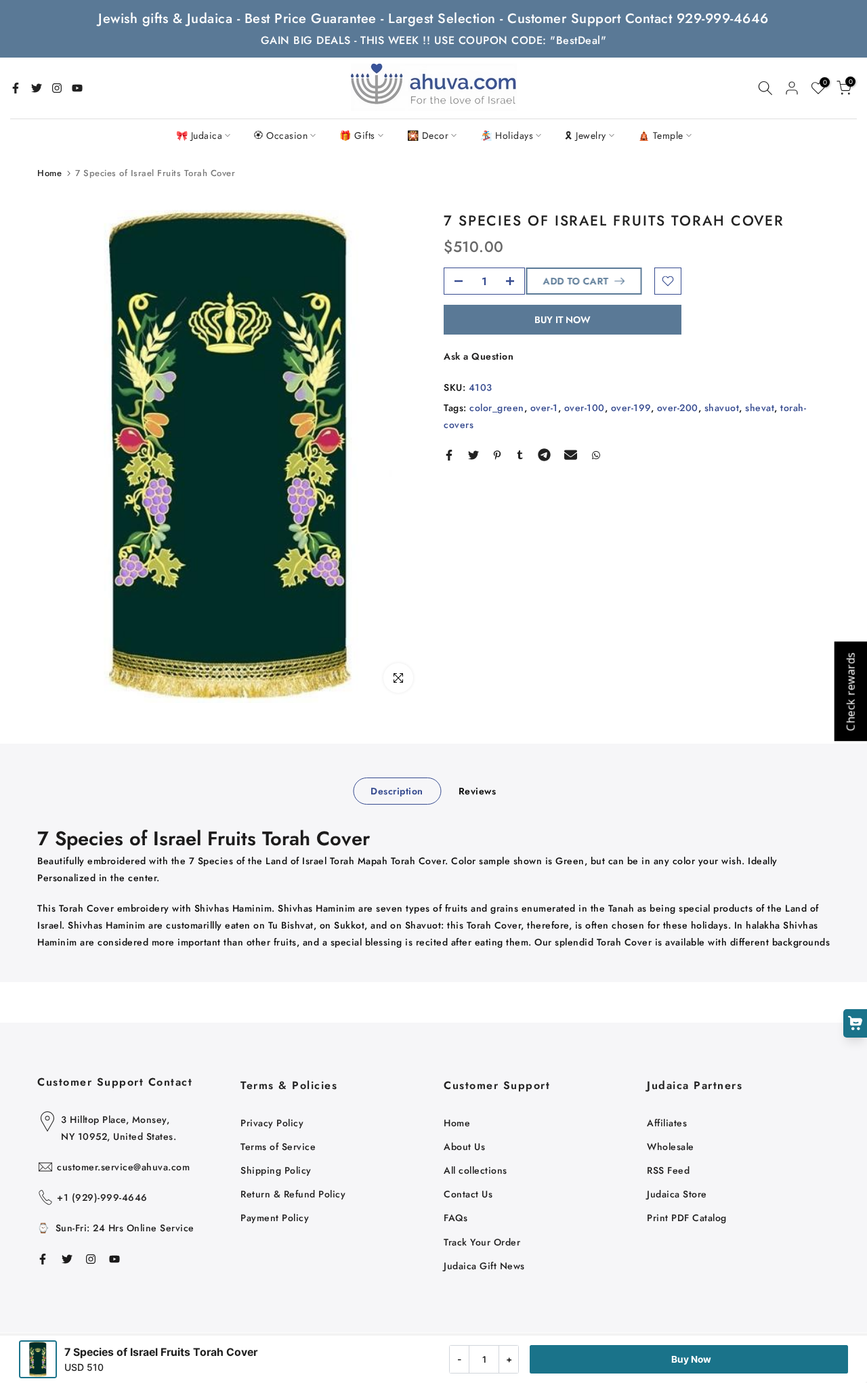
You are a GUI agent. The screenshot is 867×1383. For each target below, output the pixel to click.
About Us (464, 1146)
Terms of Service (278, 1146)
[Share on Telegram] (544, 455)
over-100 (584, 407)
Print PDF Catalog (687, 1218)
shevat (759, 407)
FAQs (455, 1218)
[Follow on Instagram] (57, 88)
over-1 (544, 407)
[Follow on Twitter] (36, 88)
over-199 (631, 407)
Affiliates (667, 1123)
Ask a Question (478, 356)
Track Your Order (482, 1242)
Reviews (477, 791)
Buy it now (562, 319)
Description (397, 791)
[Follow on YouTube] (77, 88)
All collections (475, 1170)
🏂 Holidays (506, 135)
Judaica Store (677, 1194)
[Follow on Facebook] (15, 88)
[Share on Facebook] (449, 455)
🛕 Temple (660, 135)
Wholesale (670, 1146)
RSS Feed (668, 1170)
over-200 (677, 407)
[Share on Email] (570, 455)
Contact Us (468, 1194)
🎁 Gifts (357, 135)
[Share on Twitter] (473, 455)
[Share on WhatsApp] (596, 455)
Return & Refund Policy (292, 1194)
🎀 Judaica (199, 135)
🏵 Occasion (281, 135)
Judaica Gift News (484, 1266)
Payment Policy (274, 1218)
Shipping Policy (276, 1170)
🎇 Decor (428, 135)
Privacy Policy (271, 1123)
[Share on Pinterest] (497, 455)
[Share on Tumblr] (519, 455)
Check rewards (850, 691)
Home (49, 173)
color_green (496, 407)
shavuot (722, 407)
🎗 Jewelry (585, 135)
